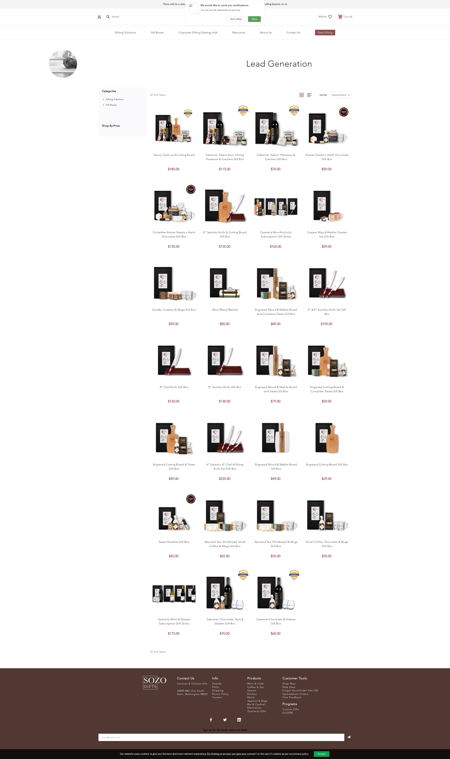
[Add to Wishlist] (174, 147)
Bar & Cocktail (256, 704)
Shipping (218, 690)
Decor (251, 697)
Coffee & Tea (255, 687)
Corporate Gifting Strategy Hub (198, 32)
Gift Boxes (157, 32)
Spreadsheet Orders (295, 694)
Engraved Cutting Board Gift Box (327, 464)
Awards (216, 683)
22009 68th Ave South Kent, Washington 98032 (192, 692)
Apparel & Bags (257, 700)
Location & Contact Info (192, 683)
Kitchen (252, 694)
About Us (266, 32)
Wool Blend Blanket (225, 309)
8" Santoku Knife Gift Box (224, 387)
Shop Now (288, 683)
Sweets (251, 690)
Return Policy (220, 694)
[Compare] (181, 147)
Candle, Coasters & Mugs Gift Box (174, 309)
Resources (238, 32)
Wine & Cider (255, 683)
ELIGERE (287, 712)
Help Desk (288, 687)
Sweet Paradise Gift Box (174, 542)
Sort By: (323, 95)
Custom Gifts (290, 709)
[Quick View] (166, 147)
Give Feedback (291, 697)
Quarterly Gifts (256, 711)
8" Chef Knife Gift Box (174, 387)
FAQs (215, 687)
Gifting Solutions (125, 32)
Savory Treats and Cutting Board (174, 155)
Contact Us (293, 32)
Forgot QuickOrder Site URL (300, 690)
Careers (217, 697)
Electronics (254, 707)
